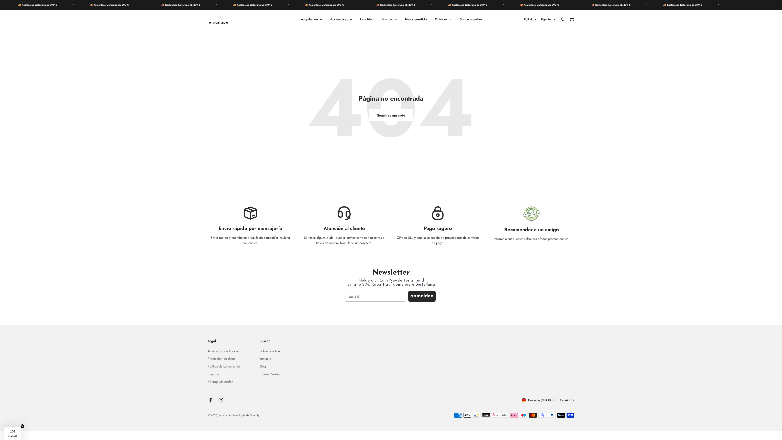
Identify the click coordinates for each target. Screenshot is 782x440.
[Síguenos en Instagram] (221, 400)
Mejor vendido (416, 19)
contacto (265, 358)
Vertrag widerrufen (220, 381)
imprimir (213, 374)
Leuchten (366, 19)
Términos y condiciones (223, 351)
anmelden (422, 296)
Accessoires (339, 19)
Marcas (387, 19)
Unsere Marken (269, 374)
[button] (12, 433)
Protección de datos (221, 358)
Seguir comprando (391, 115)
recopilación (309, 19)
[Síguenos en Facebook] (210, 400)
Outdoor (441, 19)
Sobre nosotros (471, 19)
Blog (262, 366)
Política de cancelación (224, 366)
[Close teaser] (22, 426)
